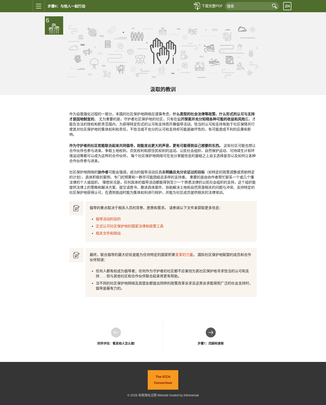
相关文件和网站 (108, 233)
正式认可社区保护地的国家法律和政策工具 (130, 226)
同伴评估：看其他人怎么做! (116, 336)
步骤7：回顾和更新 (211, 336)
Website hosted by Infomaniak (178, 395)
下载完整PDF (212, 6)
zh (287, 6)
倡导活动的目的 (108, 219)
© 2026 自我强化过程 (142, 395)
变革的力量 (184, 255)
